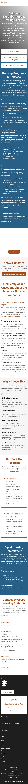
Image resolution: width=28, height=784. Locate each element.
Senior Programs (7, 182)
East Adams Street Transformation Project (14, 200)
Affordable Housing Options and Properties (14, 58)
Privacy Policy (13, 781)
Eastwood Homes (7, 121)
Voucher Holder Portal (9, 153)
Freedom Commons (8, 113)
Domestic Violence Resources (11, 191)
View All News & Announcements (14, 274)
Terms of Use (20, 781)
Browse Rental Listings (9, 158)
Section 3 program (22, 216)
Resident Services (8, 190)
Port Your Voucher (8, 157)
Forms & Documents (14, 51)
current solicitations (6, 222)
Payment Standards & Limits (10, 155)
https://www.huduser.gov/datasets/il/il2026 (12, 317)
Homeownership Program (10, 148)
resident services (7, 172)
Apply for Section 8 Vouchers (11, 146)
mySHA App (8, 692)
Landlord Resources (8, 151)
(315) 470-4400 (11, 650)
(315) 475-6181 (9, 636)
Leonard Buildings (8, 117)
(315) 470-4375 (9, 647)
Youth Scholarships (8, 179)
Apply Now (14, 252)
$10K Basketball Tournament (14, 65)
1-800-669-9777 (11, 587)
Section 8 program (6, 139)
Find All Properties (8, 122)
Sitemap (7, 781)
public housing (8, 107)
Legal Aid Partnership (9, 186)
